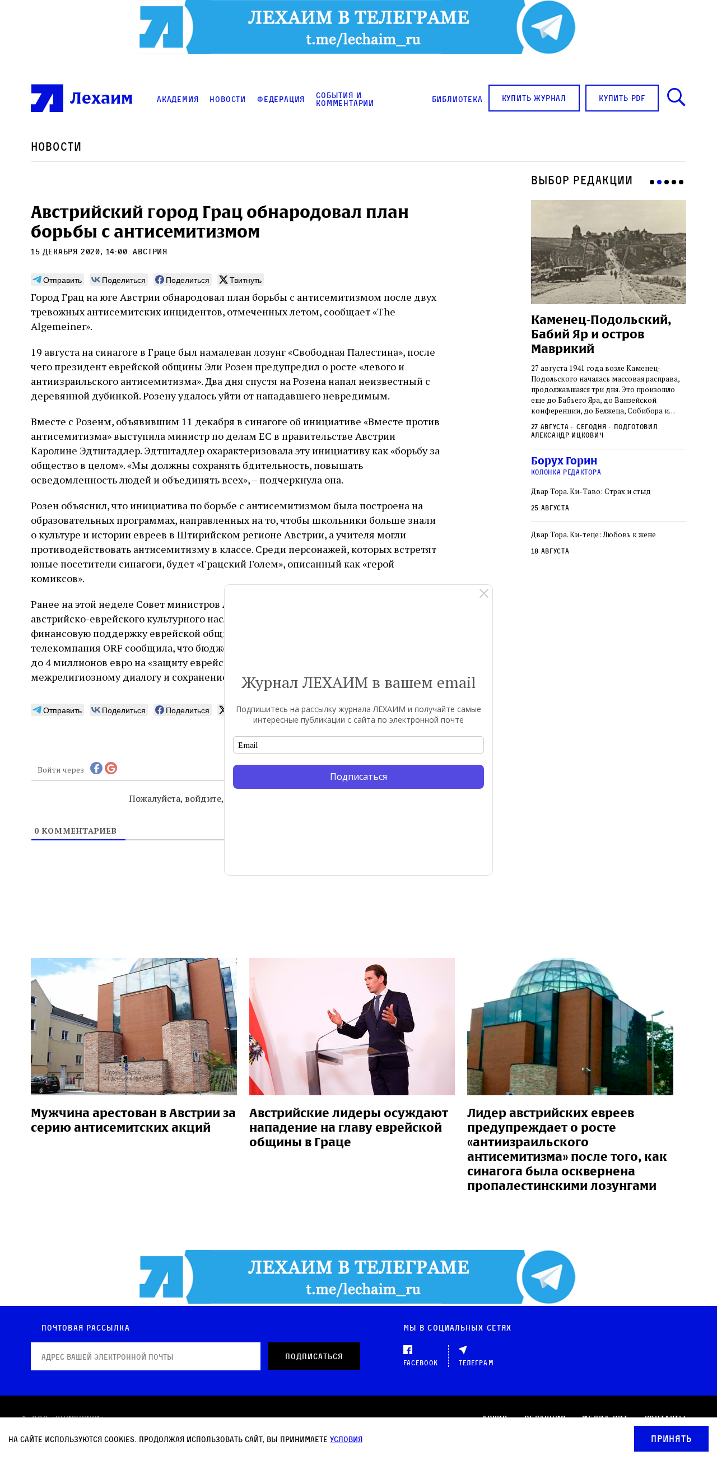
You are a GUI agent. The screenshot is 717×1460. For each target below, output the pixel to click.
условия (346, 1439)
